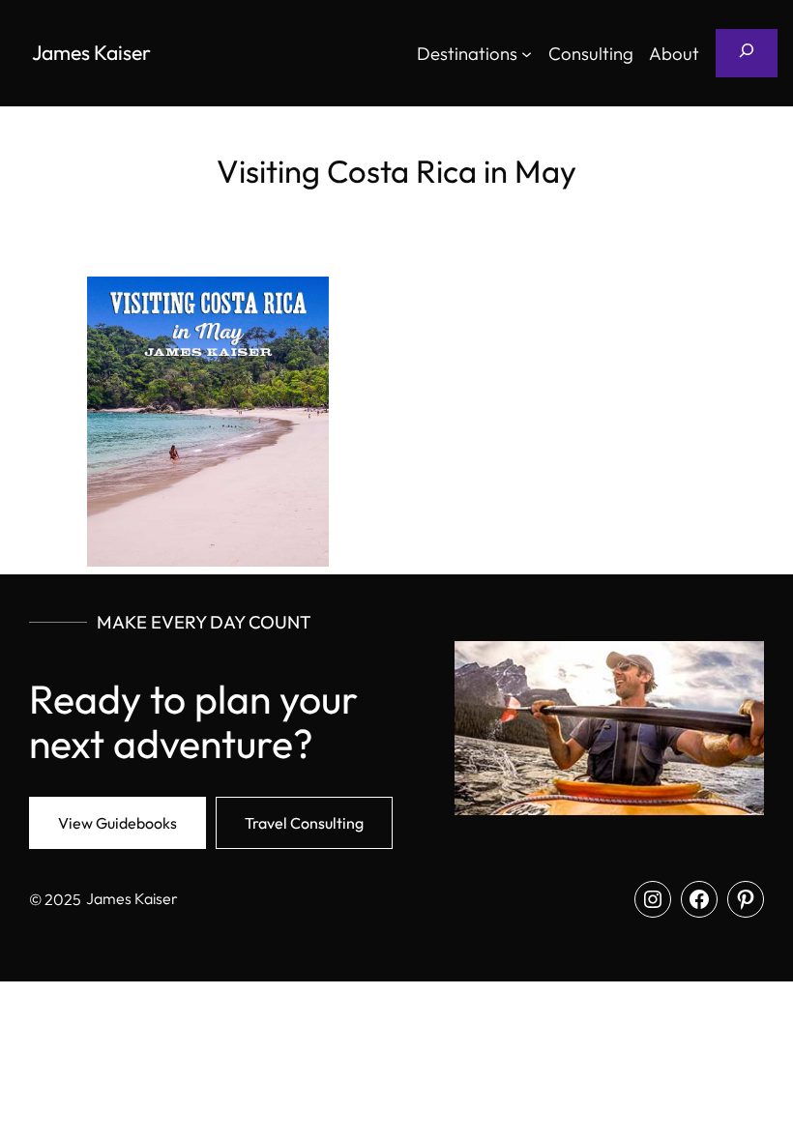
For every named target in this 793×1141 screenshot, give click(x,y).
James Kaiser (91, 52)
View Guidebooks (117, 823)
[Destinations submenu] (526, 52)
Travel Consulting (304, 823)
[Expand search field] (747, 53)
